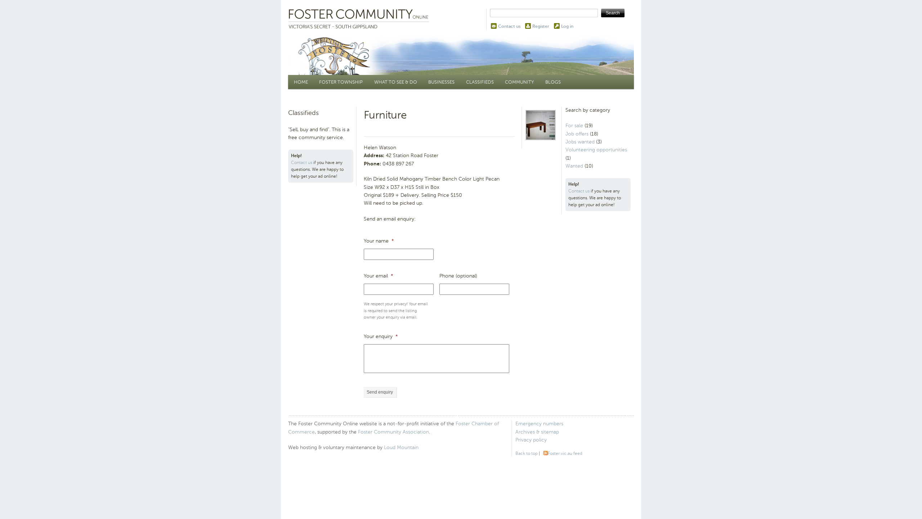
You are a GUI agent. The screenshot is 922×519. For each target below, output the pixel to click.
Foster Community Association (393, 432)
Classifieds (480, 82)
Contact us (509, 26)
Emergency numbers (539, 424)
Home (301, 82)
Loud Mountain (401, 447)
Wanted (574, 166)
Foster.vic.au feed (565, 453)
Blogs (553, 82)
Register (540, 26)
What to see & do (395, 82)
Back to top (526, 453)
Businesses (441, 82)
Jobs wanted (580, 142)
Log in (567, 26)
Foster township (341, 82)
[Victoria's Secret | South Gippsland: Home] (360, 19)
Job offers (576, 134)
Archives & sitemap (537, 432)
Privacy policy (531, 440)
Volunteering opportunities (596, 150)
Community (519, 82)
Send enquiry (380, 392)
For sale (574, 126)
